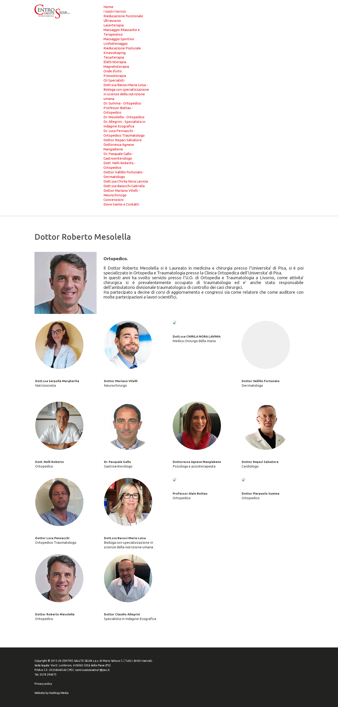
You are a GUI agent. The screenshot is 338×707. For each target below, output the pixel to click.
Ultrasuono (112, 21)
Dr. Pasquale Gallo (117, 461)
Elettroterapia (114, 62)
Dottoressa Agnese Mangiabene (197, 461)
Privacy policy (43, 683)
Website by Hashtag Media (51, 692)
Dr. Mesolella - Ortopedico (123, 117)
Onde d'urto (112, 71)
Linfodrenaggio (115, 43)
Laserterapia (113, 25)
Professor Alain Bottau (190, 493)
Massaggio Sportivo (118, 39)
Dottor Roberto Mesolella (54, 614)
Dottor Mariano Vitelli (120, 381)
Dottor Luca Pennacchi (52, 538)
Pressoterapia (114, 76)
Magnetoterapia (116, 66)
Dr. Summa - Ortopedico (122, 103)
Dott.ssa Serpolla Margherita (57, 381)
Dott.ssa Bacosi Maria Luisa (125, 538)
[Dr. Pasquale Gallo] (128, 426)
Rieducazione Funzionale (123, 16)
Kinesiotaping (114, 53)
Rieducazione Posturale (122, 48)
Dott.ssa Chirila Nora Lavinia (125, 181)
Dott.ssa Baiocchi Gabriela (124, 186)
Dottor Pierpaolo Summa (260, 493)
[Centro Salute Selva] (52, 11)
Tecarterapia (113, 57)
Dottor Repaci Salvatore (122, 140)
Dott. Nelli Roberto (49, 461)
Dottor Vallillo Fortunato (261, 381)
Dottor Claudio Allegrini (122, 614)
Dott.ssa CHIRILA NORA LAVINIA (197, 336)
